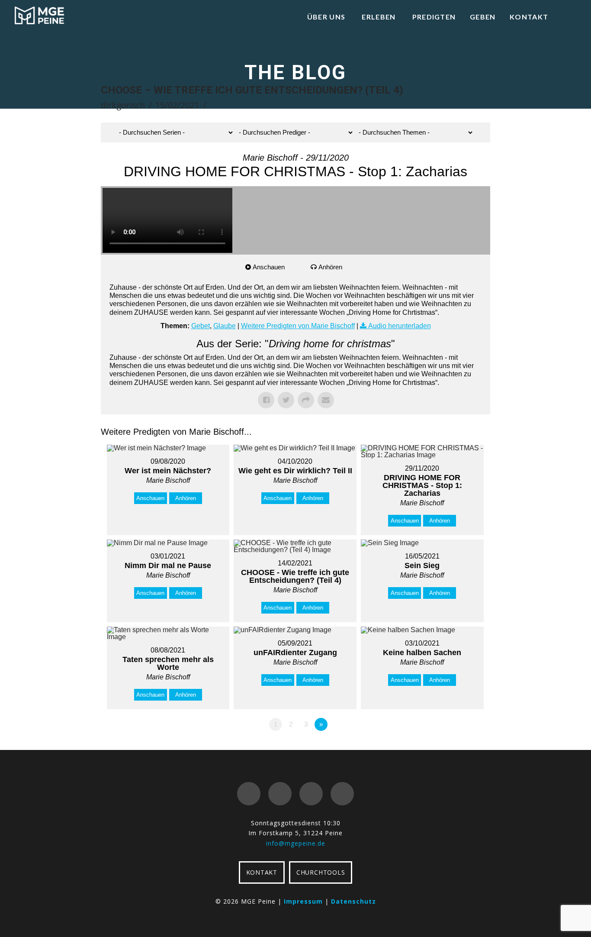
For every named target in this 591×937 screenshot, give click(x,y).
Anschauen (269, 267)
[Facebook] (248, 793)
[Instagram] (342, 793)
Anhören (330, 267)
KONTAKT (261, 872)
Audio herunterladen (399, 326)
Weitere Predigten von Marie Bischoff (298, 326)
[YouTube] (311, 793)
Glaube (224, 326)
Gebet (200, 326)
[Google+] (280, 793)
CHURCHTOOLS (320, 872)
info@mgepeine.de (295, 843)
